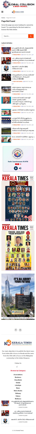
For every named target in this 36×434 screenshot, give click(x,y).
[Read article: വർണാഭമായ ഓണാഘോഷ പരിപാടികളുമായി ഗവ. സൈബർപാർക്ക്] (6, 89)
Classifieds (18, 380)
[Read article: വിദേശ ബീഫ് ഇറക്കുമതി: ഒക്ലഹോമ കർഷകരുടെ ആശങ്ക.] (6, 131)
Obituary (18, 393)
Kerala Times (20, 430)
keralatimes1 (17, 94)
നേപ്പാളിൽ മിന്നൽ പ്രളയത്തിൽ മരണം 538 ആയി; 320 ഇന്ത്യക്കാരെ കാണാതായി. (22, 50)
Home (3, 17)
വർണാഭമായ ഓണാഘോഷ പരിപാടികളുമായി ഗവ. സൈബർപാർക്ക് (21, 89)
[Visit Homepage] (18, 12)
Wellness (18, 399)
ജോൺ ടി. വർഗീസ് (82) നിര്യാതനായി (22, 419)
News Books (18, 391)
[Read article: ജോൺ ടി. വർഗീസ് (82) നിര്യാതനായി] (6, 69)
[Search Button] (34, 12)
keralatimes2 (17, 54)
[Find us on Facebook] (15, 329)
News (18, 388)
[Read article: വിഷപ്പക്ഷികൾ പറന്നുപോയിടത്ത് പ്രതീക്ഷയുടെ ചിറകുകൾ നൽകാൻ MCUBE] (6, 77)
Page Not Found (10, 17)
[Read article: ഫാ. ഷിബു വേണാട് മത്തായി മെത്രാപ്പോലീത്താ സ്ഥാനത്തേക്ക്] (6, 60)
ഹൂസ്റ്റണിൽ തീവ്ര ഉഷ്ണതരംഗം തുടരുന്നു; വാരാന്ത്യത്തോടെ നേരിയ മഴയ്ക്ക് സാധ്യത (22, 120)
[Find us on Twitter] (20, 330)
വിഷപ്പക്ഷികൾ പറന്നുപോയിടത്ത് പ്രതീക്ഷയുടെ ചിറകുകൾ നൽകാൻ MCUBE (23, 77)
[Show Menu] (2, 12)
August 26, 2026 (26, 94)
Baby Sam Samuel (18, 81)
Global (18, 383)
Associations (18, 374)
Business (18, 377)
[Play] (15, 168)
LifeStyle (18, 385)
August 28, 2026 (26, 54)
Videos (18, 396)
